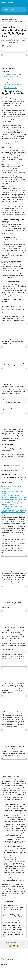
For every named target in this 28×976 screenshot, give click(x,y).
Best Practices (8, 82)
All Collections (5, 18)
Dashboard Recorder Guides (8, 19)
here (7, 257)
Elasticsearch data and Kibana (12, 74)
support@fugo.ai (11, 893)
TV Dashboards (14, 18)
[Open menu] (25, 3)
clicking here (20, 880)
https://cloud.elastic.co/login (15, 534)
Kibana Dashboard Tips (10, 88)
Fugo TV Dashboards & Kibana (12, 76)
